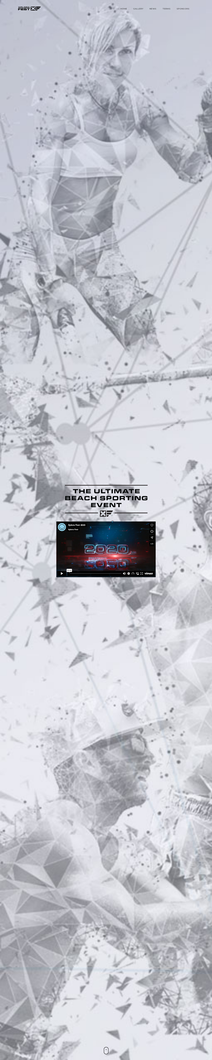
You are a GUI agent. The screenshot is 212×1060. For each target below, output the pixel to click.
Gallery (138, 8)
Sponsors (183, 8)
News (152, 8)
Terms (166, 8)
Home (123, 8)
